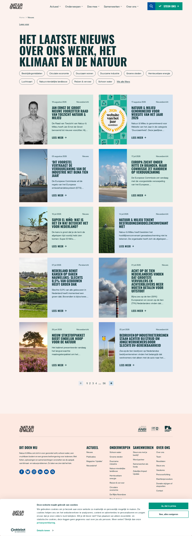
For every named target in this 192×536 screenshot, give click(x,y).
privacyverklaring (46, 522)
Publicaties (91, 456)
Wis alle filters (123, 81)
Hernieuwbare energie (159, 73)
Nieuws (89, 452)
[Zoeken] (151, 6)
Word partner (138, 459)
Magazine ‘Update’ (94, 461)
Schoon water (105, 81)
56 (104, 383)
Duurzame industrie (109, 73)
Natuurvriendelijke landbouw (53, 81)
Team (158, 456)
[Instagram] (34, 473)
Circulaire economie (59, 73)
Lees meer (58, 137)
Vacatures (160, 470)
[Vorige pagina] (81, 383)
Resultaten (160, 461)
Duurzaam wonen (84, 73)
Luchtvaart (27, 81)
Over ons (160, 452)
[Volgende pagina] (111, 383)
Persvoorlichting (163, 474)
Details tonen (43, 530)
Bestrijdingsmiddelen (32, 73)
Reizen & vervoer (82, 81)
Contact (159, 490)
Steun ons (160, 465)
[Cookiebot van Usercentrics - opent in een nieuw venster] (18, 530)
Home (22, 17)
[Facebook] (21, 473)
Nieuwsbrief (91, 465)
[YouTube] (46, 473)
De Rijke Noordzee (118, 494)
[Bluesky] (27, 473)
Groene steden (133, 73)
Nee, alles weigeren (168, 514)
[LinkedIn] (40, 473)
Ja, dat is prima (168, 506)
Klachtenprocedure (164, 479)
